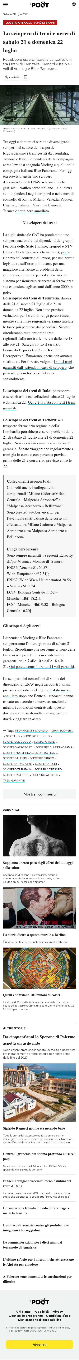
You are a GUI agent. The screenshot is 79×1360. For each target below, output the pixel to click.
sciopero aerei (44, 741)
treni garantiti (14, 780)
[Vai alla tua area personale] (74, 4)
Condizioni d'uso (58, 1316)
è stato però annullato (32, 210)
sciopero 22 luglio (17, 741)
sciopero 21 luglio (36, 736)
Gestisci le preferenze (26, 1316)
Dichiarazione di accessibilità (39, 1320)
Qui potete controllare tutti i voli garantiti (41, 666)
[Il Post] (39, 4)
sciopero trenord (48, 769)
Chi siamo (23, 1312)
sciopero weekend (45, 775)
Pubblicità (41, 1312)
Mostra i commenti (40, 794)
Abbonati (39, 1345)
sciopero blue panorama (54, 747)
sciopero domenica (17, 753)
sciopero (13, 736)
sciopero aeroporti (18, 747)
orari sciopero (62, 730)
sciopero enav (45, 753)
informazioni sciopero (31, 730)
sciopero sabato (42, 758)
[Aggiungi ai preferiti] (25, 77)
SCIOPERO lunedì (15, 758)
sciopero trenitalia (17, 769)
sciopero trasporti (17, 764)
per (64, 251)
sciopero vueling (16, 775)
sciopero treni (46, 764)
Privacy (57, 1312)
